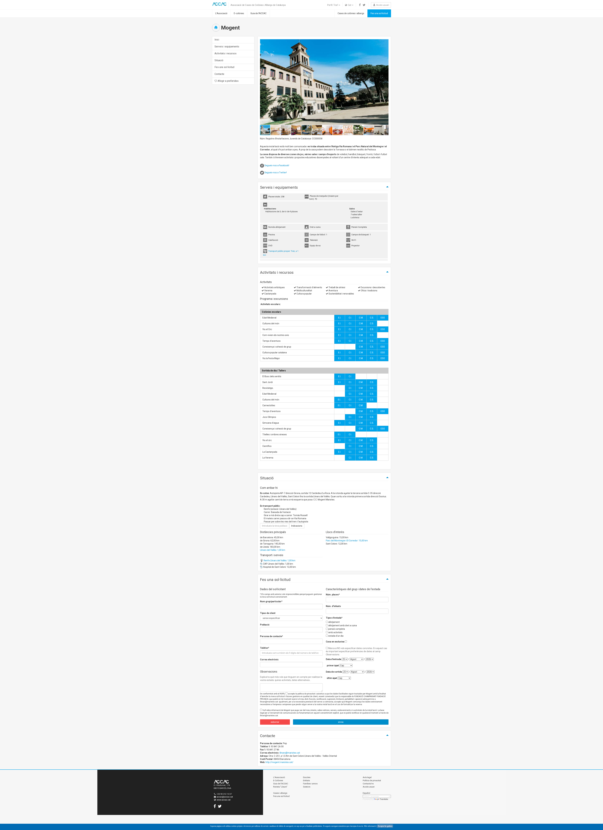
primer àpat (333, 665)
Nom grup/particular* (271, 601)
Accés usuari (382, 5)
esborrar (275, 722)
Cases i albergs (280, 793)
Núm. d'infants (333, 606)
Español (366, 793)
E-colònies (239, 13)
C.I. (350, 317)
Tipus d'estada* (334, 618)
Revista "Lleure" (280, 787)
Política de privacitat (372, 780)
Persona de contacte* (271, 636)
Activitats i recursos (225, 53)
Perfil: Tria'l (333, 5)
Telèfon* (264, 648)
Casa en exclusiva (335, 641)
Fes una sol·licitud (379, 13)
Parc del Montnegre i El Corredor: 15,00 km (347, 540)
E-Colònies (278, 780)
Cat (349, 5)
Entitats (306, 780)
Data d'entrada (333, 659)
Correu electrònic (269, 659)
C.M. (361, 317)
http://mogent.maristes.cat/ (279, 762)
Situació (219, 60)
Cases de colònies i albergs (351, 13)
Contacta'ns (368, 783)
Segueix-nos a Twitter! (275, 172)
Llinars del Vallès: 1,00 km (272, 550)
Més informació (370, 826)
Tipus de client (267, 613)
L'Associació (221, 13)
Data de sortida (334, 672)
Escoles (306, 777)
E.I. (339, 317)
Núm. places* (333, 594)
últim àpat (332, 678)
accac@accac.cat (225, 797)
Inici (217, 39)
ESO (383, 317)
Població (264, 624)
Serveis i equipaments (227, 46)
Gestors (306, 787)
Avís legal (367, 777)
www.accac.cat (224, 800)
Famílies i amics (310, 783)
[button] (385, 82)
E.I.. (339, 399)
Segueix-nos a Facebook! (276, 165)
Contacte (219, 74)
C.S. (372, 317)
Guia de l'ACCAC (258, 13)
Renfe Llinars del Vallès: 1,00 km (279, 560)
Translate (384, 799)
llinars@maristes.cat (290, 753)
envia (340, 722)
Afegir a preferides (228, 80)
